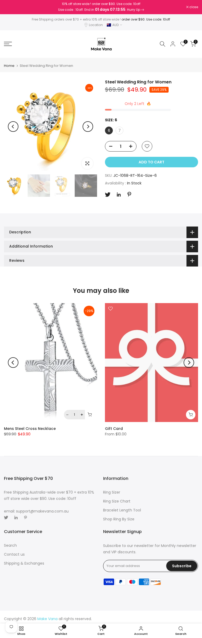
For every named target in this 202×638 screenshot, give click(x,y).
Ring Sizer (111, 492)
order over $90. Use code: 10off (146, 19)
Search (10, 545)
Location (96, 25)
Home (9, 65)
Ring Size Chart (116, 501)
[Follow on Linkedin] (119, 195)
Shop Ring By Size (118, 519)
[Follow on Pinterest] (129, 194)
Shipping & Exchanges (24, 563)
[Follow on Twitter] (107, 194)
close (11, 7)
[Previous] (13, 126)
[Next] (88, 126)
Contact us (14, 554)
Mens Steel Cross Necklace (30, 428)
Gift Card (114, 428)
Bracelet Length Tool (122, 510)
